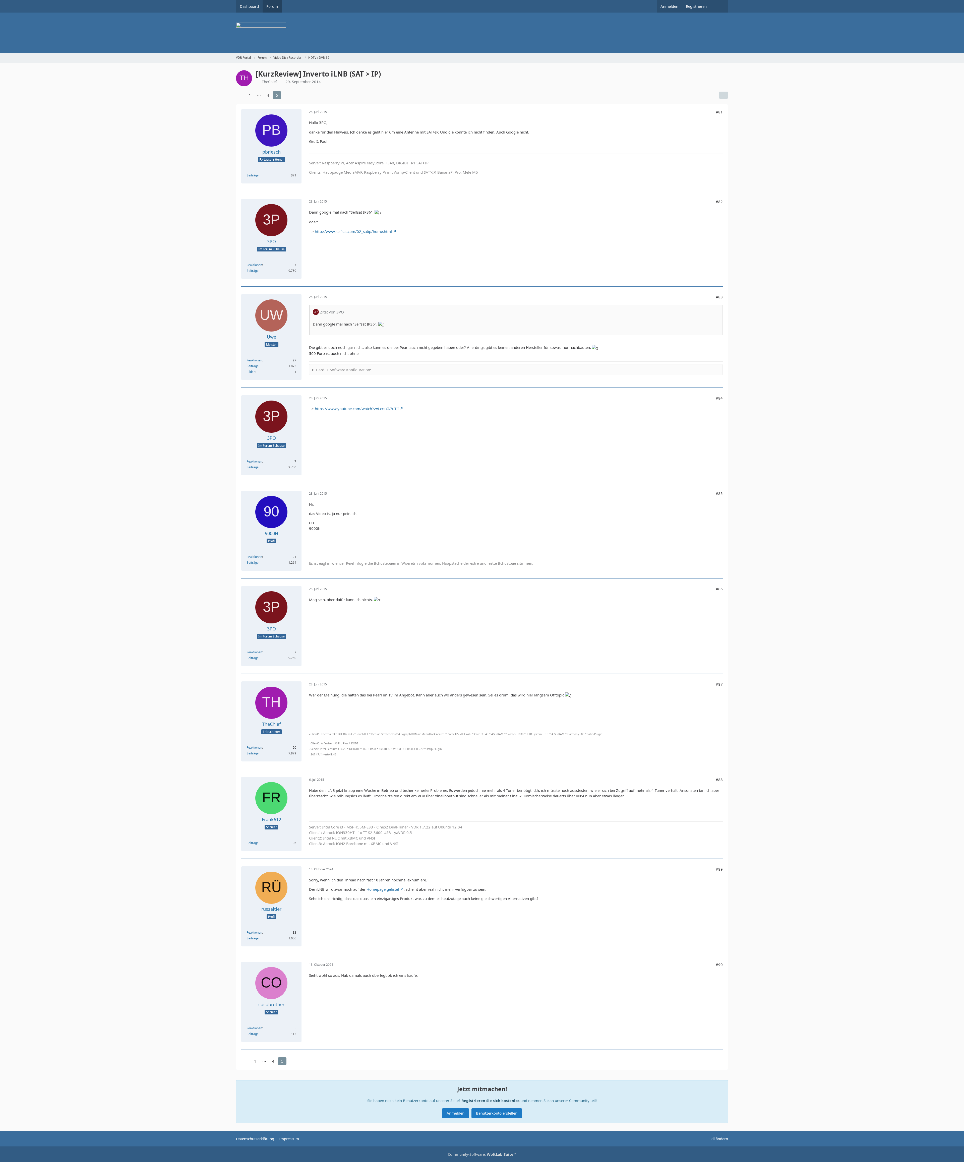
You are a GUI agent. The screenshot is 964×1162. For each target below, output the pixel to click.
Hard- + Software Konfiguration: (343, 369)
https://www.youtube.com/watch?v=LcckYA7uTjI (357, 408)
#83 (719, 296)
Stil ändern (718, 1138)
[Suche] (719, 6)
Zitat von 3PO (332, 311)
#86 (719, 588)
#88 (719, 779)
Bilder (251, 372)
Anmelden (669, 6)
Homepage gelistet (383, 889)
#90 (719, 964)
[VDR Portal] (482, 32)
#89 (719, 869)
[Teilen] (723, 95)
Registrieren (696, 6)
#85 (719, 493)
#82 (719, 201)
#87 (719, 684)
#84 (719, 398)
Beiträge (253, 175)
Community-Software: (482, 1154)
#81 (719, 111)
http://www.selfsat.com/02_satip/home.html (353, 231)
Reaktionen (254, 265)
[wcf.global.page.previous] (240, 95)
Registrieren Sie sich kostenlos (490, 1100)
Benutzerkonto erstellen (496, 1113)
